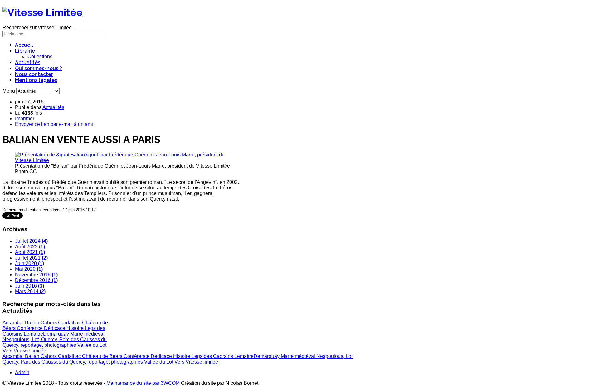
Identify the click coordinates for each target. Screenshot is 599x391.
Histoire (75, 328)
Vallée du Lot (91, 345)
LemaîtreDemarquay (47, 333)
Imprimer (24, 118)
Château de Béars (103, 356)
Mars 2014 (30, 291)
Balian (33, 322)
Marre (77, 333)
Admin (22, 372)
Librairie (25, 51)
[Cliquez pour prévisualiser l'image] (124, 160)
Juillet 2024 (31, 241)
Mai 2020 (29, 269)
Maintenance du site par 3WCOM (143, 383)
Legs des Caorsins (213, 356)
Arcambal (13, 322)
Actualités (27, 62)
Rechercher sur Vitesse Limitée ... (39, 27)
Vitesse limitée (30, 350)
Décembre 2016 (36, 280)
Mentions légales (36, 80)
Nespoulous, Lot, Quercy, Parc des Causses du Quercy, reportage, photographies (54, 342)
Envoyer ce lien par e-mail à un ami (54, 124)
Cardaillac (70, 322)
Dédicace (55, 328)
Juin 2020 (29, 263)
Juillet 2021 (31, 257)
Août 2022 (30, 246)
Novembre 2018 (36, 274)
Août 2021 (30, 252)
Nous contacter (34, 74)
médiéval (94, 333)
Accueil (24, 45)
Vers (8, 350)
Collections (39, 56)
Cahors (49, 322)
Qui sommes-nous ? (38, 68)
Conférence (30, 328)
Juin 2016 (29, 285)
